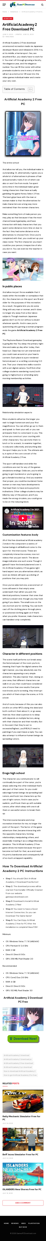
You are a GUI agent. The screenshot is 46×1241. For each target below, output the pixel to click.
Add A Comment (23, 1203)
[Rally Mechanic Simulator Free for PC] (23, 1101)
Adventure (8, 18)
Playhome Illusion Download (19, 340)
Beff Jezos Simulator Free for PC (20, 1154)
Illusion (16, 49)
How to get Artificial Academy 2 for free (20, 1075)
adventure (7, 830)
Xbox (23, 1223)
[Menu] (4, 5)
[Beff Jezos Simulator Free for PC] (23, 1139)
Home (6, 1223)
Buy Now (23, 1227)
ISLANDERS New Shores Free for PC (22, 1189)
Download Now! (25, 1039)
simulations (8, 470)
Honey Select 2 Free (30, 193)
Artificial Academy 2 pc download (18, 1067)
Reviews (15, 1223)
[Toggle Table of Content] (29, 89)
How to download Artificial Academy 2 (19, 1071)
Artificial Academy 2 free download (18, 1063)
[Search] (42, 5)
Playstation (33, 1223)
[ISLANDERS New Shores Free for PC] (23, 1174)
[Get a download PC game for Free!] (24, 5)
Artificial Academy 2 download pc (18, 1059)
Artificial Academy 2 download (16, 1055)
